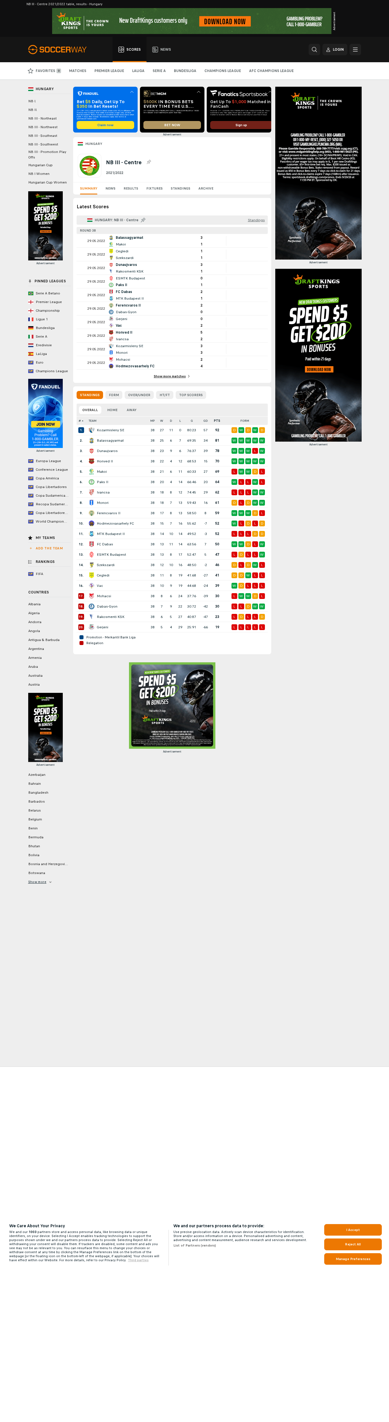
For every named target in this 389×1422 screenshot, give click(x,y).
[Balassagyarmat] (91, 440)
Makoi (102, 471)
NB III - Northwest (43, 127)
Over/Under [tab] (139, 395)
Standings (180, 188)
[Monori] (91, 503)
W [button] (161, 421)
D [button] (171, 421)
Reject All (353, 1244)
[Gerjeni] (91, 627)
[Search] (314, 49)
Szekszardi (106, 565)
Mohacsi (104, 596)
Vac (100, 585)
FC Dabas (105, 544)
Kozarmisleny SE (110, 430)
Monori (103, 502)
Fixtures (154, 188)
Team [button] (92, 421)
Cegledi (103, 575)
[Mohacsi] (91, 596)
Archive (205, 188)
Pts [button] (217, 421)
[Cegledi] (91, 575)
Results (131, 188)
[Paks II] (91, 482)
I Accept (353, 1230)
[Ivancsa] (91, 492)
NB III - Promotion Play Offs (47, 155)
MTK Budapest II (111, 534)
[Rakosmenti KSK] (91, 617)
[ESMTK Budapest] (91, 554)
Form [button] (244, 421)
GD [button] (205, 421)
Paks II (102, 482)
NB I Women (39, 173)
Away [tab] (131, 410)
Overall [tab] (90, 410)
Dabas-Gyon (107, 606)
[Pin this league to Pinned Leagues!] (148, 162)
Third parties (138, 1260)
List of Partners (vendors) (194, 1245)
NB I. (32, 101)
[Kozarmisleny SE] (91, 430)
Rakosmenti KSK (110, 616)
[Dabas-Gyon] (91, 606)
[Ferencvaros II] (91, 513)
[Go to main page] (60, 49)
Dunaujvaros (107, 451)
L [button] (180, 421)
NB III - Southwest (43, 144)
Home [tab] (112, 410)
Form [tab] (114, 395)
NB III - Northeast (42, 118)
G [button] (192, 421)
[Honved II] (91, 461)
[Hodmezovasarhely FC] (91, 523)
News (110, 188)
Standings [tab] (90, 395)
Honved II (105, 461)
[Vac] (91, 586)
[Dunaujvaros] (91, 451)
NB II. (32, 109)
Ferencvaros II (108, 513)
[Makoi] (91, 471)
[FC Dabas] (91, 544)
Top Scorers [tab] (191, 395)
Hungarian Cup (40, 165)
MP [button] (152, 421)
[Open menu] (355, 49)
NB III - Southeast (42, 135)
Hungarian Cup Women (47, 182)
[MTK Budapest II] (91, 534)
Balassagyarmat (110, 440)
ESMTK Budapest (111, 554)
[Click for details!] (172, 240)
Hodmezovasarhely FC (115, 523)
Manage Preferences (353, 1259)
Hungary (94, 144)
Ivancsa (103, 492)
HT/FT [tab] (165, 395)
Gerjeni (102, 627)
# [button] (80, 421)
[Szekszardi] (91, 565)
